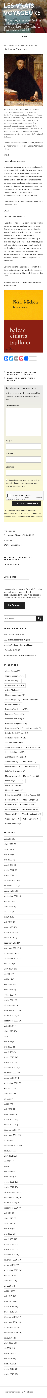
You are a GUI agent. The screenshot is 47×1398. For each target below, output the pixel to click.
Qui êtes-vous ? (11, 564)
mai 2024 (8, 979)
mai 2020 (8, 1229)
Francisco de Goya (14, 719)
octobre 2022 (10, 1078)
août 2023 (8, 1026)
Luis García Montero (15, 771)
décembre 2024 (11, 943)
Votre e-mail (10, 577)
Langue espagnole (17, 372)
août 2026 (8, 839)
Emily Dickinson (13, 704)
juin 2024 (8, 974)
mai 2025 (8, 917)
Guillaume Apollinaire (15, 738)
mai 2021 (8, 1166)
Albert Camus (13, 671)
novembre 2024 (11, 948)
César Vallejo (12, 700)
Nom (9, 441)
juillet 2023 (8, 1031)
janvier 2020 (9, 1249)
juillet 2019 (8, 1281)
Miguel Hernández (14, 790)
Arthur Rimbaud (13, 690)
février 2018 (9, 1369)
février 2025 (9, 932)
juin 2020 (8, 1223)
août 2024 (8, 963)
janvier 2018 (9, 1374)
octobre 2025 (10, 891)
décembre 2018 (11, 1317)
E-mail (9, 454)
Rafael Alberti (27, 804)
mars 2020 (8, 1239)
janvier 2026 (9, 875)
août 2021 (8, 1151)
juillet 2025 (8, 906)
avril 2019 (8, 1296)
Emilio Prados (30, 700)
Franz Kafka (12, 728)
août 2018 (8, 1338)
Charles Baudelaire (15, 695)
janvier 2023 (9, 1062)
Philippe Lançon (30, 800)
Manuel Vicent (12, 776)
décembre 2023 (11, 1005)
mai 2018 (8, 1353)
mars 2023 (8, 1052)
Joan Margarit (33, 747)
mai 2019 (8, 1291)
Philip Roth (11, 804)
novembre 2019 (11, 1260)
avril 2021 (8, 1171)
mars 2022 (8, 1114)
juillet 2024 (8, 969)
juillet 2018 (8, 1343)
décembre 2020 (11, 1192)
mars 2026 (8, 865)
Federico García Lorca (16, 709)
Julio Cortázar (28, 762)
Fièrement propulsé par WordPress (18, 1392)
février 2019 (9, 1306)
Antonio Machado (14, 685)
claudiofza (31, 46)
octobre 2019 (10, 1265)
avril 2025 (8, 922)
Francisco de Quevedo (16, 723)
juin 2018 (8, 1348)
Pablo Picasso (32, 795)
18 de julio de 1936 (12, 650)
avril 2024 (8, 984)
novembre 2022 (11, 1073)
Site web (10, 467)
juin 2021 (7, 1161)
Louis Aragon (12, 766)
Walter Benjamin (30, 819)
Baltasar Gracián (17, 378)
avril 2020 (8, 1234)
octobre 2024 (10, 953)
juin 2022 (8, 1099)
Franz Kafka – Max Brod (14, 634)
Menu (24, 36)
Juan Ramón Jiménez (15, 757)
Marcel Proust (31, 776)
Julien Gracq (11, 762)
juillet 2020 (8, 1218)
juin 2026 (8, 849)
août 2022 (8, 1088)
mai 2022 (8, 1104)
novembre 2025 (11, 886)
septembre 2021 (11, 1145)
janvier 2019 (9, 1312)
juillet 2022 (8, 1094)
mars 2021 (8, 1177)
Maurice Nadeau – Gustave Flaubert (19, 645)
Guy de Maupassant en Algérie (17, 640)
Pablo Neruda (13, 795)
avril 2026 (8, 860)
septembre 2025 (11, 896)
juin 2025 (8, 912)
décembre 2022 (11, 1067)
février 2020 (9, 1244)
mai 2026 (8, 854)
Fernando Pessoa (14, 714)
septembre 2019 (11, 1270)
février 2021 (9, 1182)
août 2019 (8, 1275)
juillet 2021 (8, 1156)
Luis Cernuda (31, 766)
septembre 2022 (11, 1083)
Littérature (26, 374)
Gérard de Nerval (13, 747)
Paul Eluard (11, 800)
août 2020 (8, 1213)
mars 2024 (8, 990)
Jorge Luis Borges (15, 752)
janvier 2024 (9, 1000)
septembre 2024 (11, 958)
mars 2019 (8, 1301)
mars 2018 (8, 1364)
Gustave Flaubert (14, 743)
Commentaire (12, 405)
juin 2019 (8, 1286)
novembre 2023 (11, 1010)
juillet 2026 (8, 844)
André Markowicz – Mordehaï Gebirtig (20, 655)
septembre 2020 (11, 1208)
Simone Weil (12, 814)
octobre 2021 (10, 1140)
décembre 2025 (11, 880)
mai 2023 (8, 1042)
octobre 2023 (10, 1015)
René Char (11, 809)
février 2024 (9, 995)
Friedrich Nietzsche (31, 728)
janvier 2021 (9, 1187)
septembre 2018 (11, 1333)
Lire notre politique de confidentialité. (22, 598)
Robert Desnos (29, 809)
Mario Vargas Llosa (14, 781)
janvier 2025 (9, 938)
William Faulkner (13, 823)
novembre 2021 (10, 1135)
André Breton (12, 680)
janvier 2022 (9, 1125)
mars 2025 (8, 927)
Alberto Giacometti (14, 676)
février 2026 (9, 870)
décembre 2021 (11, 1130)
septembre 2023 (11, 1021)
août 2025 (8, 901)
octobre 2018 (10, 1327)
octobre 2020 (10, 1203)
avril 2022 (8, 1109)
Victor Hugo (12, 819)
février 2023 (9, 1057)
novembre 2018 (11, 1322)
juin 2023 (8, 1036)
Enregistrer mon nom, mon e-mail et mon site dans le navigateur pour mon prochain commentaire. (22, 483)
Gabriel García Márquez (16, 733)
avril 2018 (8, 1358)
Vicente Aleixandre (31, 814)
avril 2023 (8, 1047)
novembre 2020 (11, 1197)
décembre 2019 (11, 1255)
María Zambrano (13, 785)
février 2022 (9, 1119)
